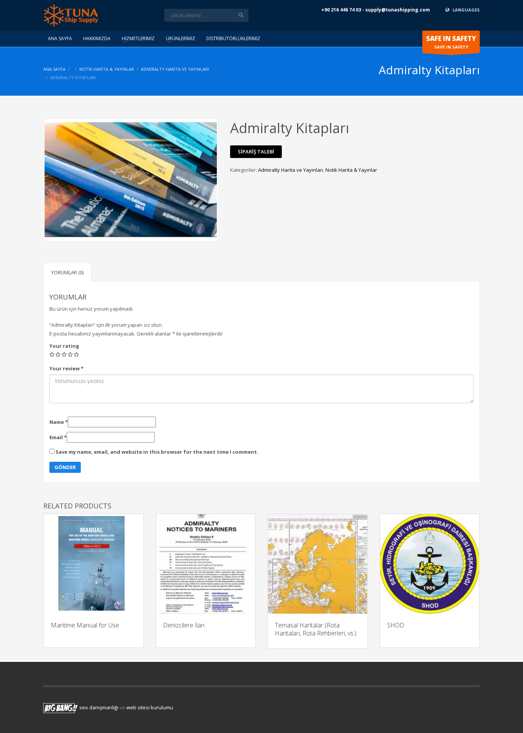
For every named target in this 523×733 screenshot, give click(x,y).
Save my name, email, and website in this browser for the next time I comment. (157, 451)
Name (58, 422)
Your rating (64, 345)
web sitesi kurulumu (149, 707)
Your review (66, 368)
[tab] (67, 272)
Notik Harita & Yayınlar (106, 69)
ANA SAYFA (54, 69)
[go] (241, 15)
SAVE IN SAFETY (451, 42)
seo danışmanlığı (98, 707)
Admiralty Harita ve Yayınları (175, 69)
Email (58, 437)
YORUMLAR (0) (67, 272)
